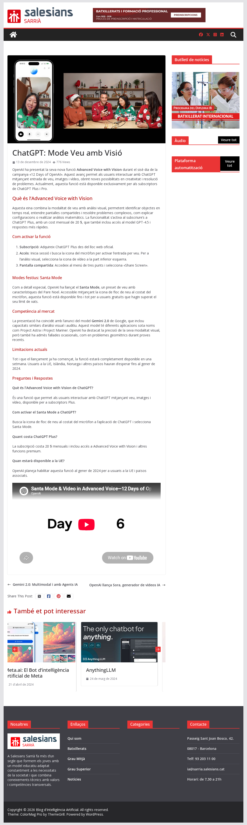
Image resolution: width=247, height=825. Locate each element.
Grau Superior (79, 769)
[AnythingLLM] (77, 624)
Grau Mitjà (76, 758)
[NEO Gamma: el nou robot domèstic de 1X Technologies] (158, 624)
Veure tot (229, 140)
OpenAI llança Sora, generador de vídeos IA (124, 585)
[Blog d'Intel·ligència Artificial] (13, 34)
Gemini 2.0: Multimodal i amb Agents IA (45, 584)
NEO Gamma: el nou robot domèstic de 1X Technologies (157, 673)
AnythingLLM (58, 670)
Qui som (74, 738)
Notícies (74, 779)
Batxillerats (77, 748)
